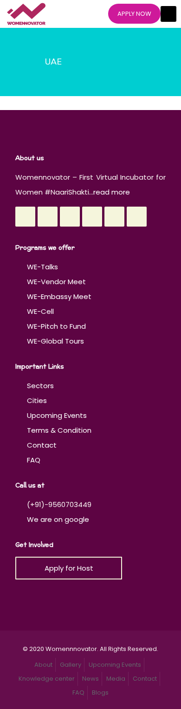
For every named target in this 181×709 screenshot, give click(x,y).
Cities (37, 400)
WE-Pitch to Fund (56, 326)
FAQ (33, 460)
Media (115, 678)
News (90, 678)
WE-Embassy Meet (59, 296)
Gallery (70, 664)
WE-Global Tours (55, 341)
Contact (42, 445)
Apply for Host (69, 568)
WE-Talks (42, 267)
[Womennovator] (26, 14)
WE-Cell (40, 311)
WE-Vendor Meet (56, 281)
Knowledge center (47, 678)
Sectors (40, 385)
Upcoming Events (57, 415)
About (43, 664)
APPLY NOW (134, 13)
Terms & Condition (59, 430)
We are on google (57, 519)
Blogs (100, 692)
